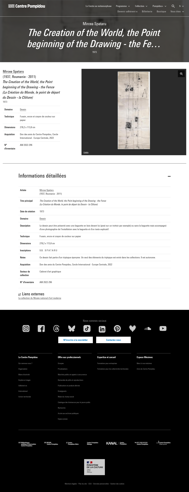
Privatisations (62, 369)
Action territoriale (24, 397)
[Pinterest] (117, 329)
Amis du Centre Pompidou (146, 369)
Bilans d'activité (24, 374)
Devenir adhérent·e (128, 11)
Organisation (22, 369)
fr (180, 6)
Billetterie (147, 11)
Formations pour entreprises (107, 363)
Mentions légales (71, 484)
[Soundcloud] (147, 329)
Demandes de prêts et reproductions (70, 380)
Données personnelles (101, 484)
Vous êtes (176, 11)
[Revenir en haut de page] (182, 485)
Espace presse (63, 419)
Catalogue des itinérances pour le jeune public (74, 402)
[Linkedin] (102, 329)
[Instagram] (26, 329)
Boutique (162, 11)
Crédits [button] (86, 152)
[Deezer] (132, 329)
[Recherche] (173, 6)
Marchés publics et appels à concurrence (72, 374)
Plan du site (82, 484)
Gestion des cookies (117, 484)
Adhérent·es (22, 385)
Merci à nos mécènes (144, 363)
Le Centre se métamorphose (100, 5)
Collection (140, 6)
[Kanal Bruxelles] (118, 445)
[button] (94, 176)
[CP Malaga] (94, 445)
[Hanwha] (163, 445)
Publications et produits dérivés (69, 385)
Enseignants (62, 391)
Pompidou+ (158, 6)
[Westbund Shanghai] (143, 445)
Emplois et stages (24, 380)
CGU (90, 484)
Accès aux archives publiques (68, 413)
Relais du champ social (66, 397)
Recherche (61, 408)
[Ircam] (53, 445)
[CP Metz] (74, 445)
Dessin (23, 109)
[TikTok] (86, 329)
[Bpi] (29, 445)
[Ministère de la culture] (94, 467)
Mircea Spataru (13, 71)
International (23, 391)
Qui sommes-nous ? (25, 363)
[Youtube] (163, 329)
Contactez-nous (113, 339)
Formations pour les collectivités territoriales (112, 369)
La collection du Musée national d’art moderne (39, 298)
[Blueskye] (71, 329)
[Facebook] (41, 329)
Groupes (61, 363)
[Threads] (56, 329)
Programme (121, 6)
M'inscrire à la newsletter (75, 339)
